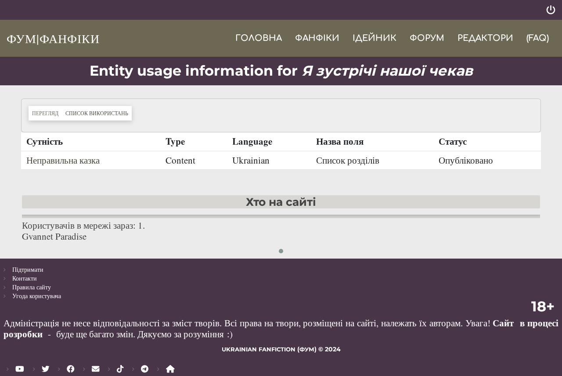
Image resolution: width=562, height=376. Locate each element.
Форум (427, 38)
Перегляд (45, 113)
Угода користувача (36, 296)
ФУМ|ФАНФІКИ (53, 38)
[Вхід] (551, 9)
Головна (258, 38)
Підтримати (27, 269)
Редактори (485, 38)
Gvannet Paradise (54, 236)
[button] (281, 251)
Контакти (24, 278)
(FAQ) (537, 38)
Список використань (98, 113)
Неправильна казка (63, 160)
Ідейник (374, 38)
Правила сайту (31, 287)
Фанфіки (317, 38)
